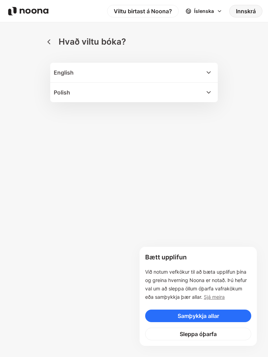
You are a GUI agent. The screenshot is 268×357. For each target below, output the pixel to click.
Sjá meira (214, 297)
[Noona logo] (28, 11)
